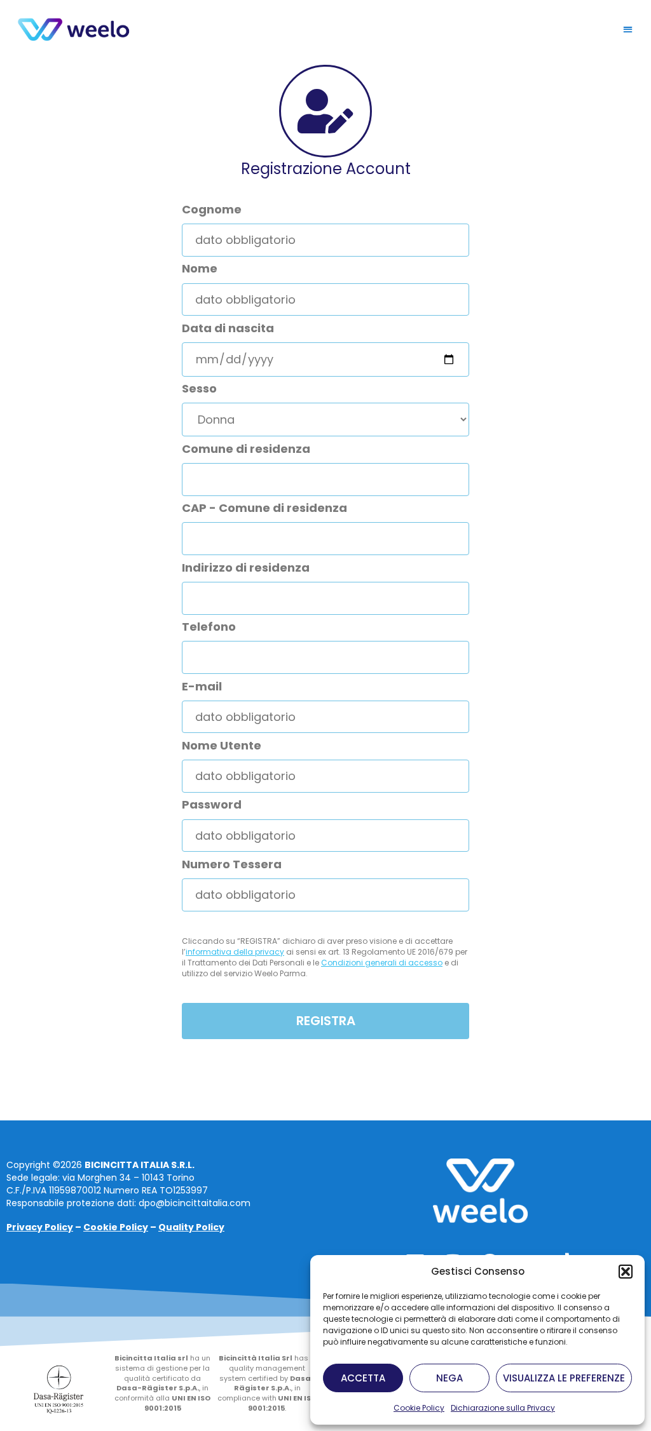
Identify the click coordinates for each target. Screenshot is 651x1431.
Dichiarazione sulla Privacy (503, 1407)
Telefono (209, 627)
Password (212, 804)
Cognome (212, 209)
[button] (625, 1271)
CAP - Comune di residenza (264, 508)
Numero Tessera (232, 864)
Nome (199, 268)
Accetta (363, 1378)
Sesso (199, 388)
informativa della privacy (235, 951)
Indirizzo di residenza (246, 568)
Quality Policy (191, 1227)
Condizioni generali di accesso (381, 962)
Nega (449, 1378)
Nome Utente (221, 745)
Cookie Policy (419, 1407)
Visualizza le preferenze (564, 1378)
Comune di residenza (246, 449)
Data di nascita (228, 328)
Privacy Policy (39, 1227)
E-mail (202, 686)
